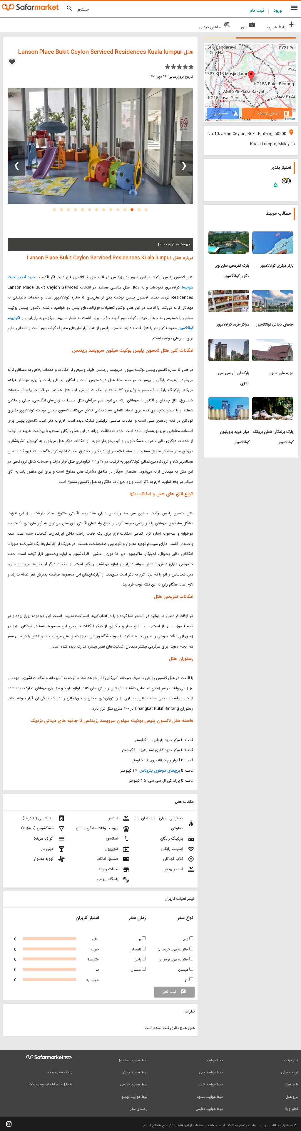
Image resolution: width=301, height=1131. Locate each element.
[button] (146, 210)
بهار (139, 939)
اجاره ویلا (291, 1109)
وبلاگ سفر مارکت (60, 1072)
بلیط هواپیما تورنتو (135, 1097)
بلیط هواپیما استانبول (133, 1060)
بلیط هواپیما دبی (211, 1072)
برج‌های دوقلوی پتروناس (159, 771)
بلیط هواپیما (214, 1060)
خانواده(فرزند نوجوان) (173, 959)
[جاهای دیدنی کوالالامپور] (273, 294)
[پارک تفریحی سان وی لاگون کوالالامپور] (229, 235)
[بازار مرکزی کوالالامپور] (273, 235)
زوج (186, 939)
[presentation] (184, 158)
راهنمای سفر (139, 1109)
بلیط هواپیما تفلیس (209, 1109)
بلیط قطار (291, 1084)
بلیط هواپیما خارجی (134, 1084)
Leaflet (290, 118)
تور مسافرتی (289, 1072)
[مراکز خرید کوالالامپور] (229, 294)
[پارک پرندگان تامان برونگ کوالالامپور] (273, 401)
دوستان (183, 970)
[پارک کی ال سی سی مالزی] (229, 342)
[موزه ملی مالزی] (273, 342)
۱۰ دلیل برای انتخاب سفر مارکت (50, 1084)
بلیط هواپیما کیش (210, 1084)
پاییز (138, 959)
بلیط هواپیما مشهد (210, 1097)
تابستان (136, 949)
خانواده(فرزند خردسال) (173, 949)
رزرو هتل (292, 1097)
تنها (186, 980)
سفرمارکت (291, 1060)
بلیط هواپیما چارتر (135, 1072)
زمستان (136, 970)
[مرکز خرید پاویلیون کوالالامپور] (229, 401)
